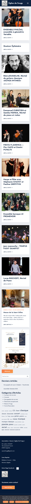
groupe (12, 416)
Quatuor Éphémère (12, 46)
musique (21, 418)
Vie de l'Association (18, 309)
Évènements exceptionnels (11, 401)
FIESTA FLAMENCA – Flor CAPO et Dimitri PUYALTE (13, 147)
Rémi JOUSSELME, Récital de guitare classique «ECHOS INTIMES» (15, 78)
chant (17, 410)
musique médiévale (18, 421)
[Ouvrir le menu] (27, 3)
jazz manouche (4, 419)
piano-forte (16, 424)
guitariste (21, 416)
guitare (16, 416)
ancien (3, 410)
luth (8, 419)
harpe (25, 416)
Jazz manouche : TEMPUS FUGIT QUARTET (15, 247)
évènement (7, 429)
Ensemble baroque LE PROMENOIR (13, 215)
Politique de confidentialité (22, 501)
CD (14, 410)
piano (11, 424)
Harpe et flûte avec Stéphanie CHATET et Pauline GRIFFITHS (13, 182)
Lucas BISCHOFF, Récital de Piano (14, 279)
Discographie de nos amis (11, 399)
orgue (23, 421)
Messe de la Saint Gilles (13, 312)
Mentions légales (6, 462)
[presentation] (15, 18)
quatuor (23, 424)
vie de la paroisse (16, 427)
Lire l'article (8, 324)
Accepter (5, 501)
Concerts (6, 397)
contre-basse (23, 413)
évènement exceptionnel (15, 429)
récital (4, 427)
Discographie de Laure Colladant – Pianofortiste (16, 385)
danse (26, 413)
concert (17, 413)
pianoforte (20, 424)
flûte (6, 416)
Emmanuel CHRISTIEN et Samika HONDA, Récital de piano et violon (14, 113)
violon (21, 427)
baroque (10, 410)
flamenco (3, 416)
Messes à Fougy (7, 309)
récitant (8, 427)
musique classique (8, 422)
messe (15, 419)
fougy (9, 416)
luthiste (11, 419)
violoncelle (25, 427)
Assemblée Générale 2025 (11, 389)
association (6, 410)
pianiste (5, 424)
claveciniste (10, 414)
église (3, 429)
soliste (12, 427)
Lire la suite (7, 37)
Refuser (12, 501)
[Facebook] (17, 468)
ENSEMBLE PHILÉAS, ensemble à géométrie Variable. (13, 32)
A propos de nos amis (10, 395)
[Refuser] (29, 499)
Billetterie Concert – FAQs (9, 460)
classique (24, 410)
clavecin (4, 414)
